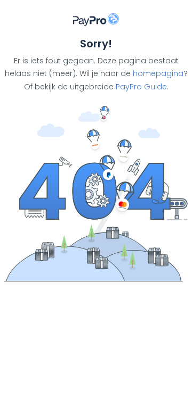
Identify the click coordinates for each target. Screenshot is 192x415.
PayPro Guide (141, 86)
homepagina (158, 73)
